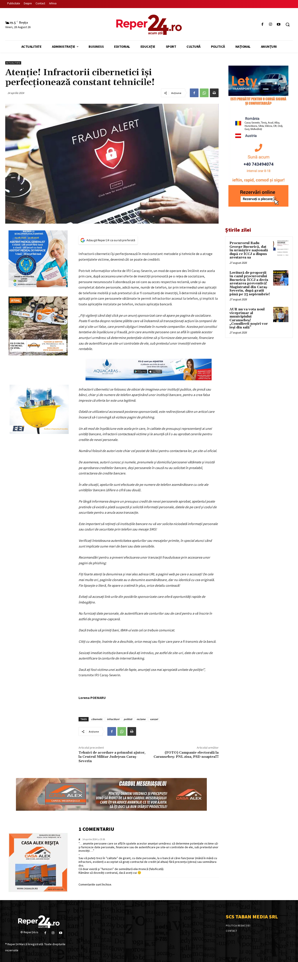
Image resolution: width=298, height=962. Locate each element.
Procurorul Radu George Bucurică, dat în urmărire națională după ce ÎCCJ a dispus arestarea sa (248, 250)
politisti (128, 719)
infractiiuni (113, 719)
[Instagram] (271, 24)
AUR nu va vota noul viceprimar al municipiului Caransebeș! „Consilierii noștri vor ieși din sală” (248, 318)
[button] (287, 24)
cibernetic (97, 719)
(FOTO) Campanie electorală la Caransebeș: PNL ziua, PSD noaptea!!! (186, 754)
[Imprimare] (214, 92)
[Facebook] (262, 24)
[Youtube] (279, 24)
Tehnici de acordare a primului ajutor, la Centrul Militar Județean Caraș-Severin (112, 756)
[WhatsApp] (204, 92)
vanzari (154, 719)
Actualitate (13, 62)
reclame (141, 719)
